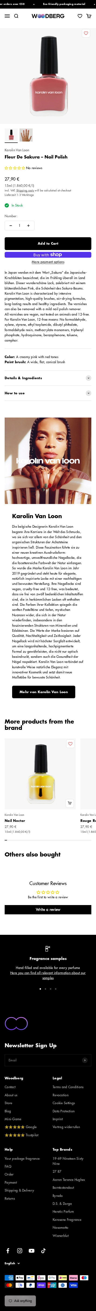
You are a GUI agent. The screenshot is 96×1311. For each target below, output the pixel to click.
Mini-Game (13, 1119)
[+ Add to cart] (69, 803)
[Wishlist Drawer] (79, 16)
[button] (15, 168)
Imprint (58, 1119)
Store (8, 1103)
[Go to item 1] (11, 135)
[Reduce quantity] (11, 225)
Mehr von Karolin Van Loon (44, 692)
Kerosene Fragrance (67, 1219)
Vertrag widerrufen (66, 1127)
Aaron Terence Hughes (69, 1179)
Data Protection (64, 1111)
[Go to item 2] (26, 135)
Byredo (58, 1195)
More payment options (48, 262)
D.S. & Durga (62, 1203)
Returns (10, 1198)
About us (11, 1095)
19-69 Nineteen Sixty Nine (68, 1161)
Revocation (61, 1095)
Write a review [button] (48, 910)
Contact (10, 1087)
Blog (8, 1111)
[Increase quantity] (28, 225)
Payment (11, 1182)
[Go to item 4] (55, 989)
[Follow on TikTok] (43, 1251)
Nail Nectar (15, 820)
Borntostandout (63, 1187)
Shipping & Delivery (19, 1190)
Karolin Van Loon (17, 150)
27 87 (57, 1171)
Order (9, 1174)
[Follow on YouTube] (31, 1251)
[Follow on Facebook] (8, 1251)
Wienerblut (61, 1235)
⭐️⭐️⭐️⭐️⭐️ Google (21, 1127)
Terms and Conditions (68, 1087)
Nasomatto (61, 1227)
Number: (11, 216)
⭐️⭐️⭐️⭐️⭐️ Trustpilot (21, 1135)
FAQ (8, 1166)
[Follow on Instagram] (20, 1251)
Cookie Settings (64, 1103)
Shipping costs (25, 190)
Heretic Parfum (63, 1211)
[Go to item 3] (50, 989)
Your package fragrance (22, 1158)
